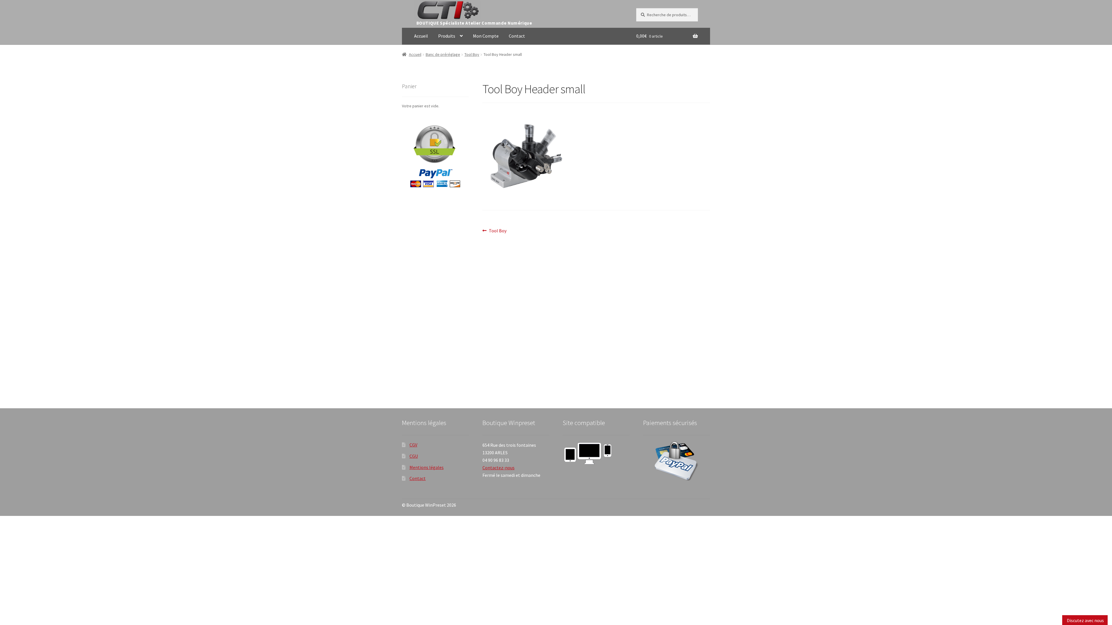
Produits (446, 36)
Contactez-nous (498, 467)
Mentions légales (426, 467)
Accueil (421, 36)
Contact (517, 36)
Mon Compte (486, 36)
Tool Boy (471, 54)
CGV (413, 445)
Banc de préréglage (443, 54)
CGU (413, 456)
